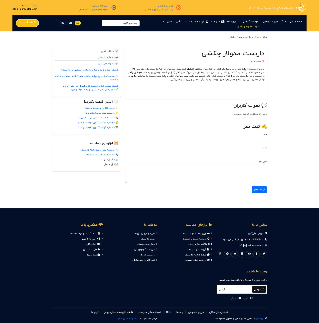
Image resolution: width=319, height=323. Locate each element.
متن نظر (263, 161)
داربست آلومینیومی (144, 249)
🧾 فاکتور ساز (111, 159)
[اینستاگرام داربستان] (242, 254)
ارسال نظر (259, 189)
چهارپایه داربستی (146, 244)
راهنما (179, 312)
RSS (168, 312)
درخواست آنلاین (252, 21)
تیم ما (95, 312)
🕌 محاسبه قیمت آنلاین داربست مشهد (98, 122)
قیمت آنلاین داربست (196, 254)
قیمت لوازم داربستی (108, 57)
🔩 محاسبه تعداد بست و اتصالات (101, 154)
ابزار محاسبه (198, 21)
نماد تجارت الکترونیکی (241, 298)
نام (265, 134)
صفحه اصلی (295, 21)
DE (62, 23)
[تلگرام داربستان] (227, 254)
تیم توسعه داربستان (128, 318)
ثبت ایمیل (259, 289)
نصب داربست (148, 239)
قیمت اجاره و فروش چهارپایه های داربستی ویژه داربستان (89, 70)
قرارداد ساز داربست (197, 249)
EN (70, 23)
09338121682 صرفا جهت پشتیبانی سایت (242, 239)
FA (77, 23)
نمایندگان (181, 21)
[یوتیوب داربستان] (249, 254)
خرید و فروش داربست (144, 233)
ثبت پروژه (92, 254)
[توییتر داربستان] (264, 254)
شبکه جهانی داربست (149, 312)
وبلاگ (283, 21)
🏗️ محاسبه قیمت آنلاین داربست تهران (98, 117)
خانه (265, 37)
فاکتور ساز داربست (198, 244)
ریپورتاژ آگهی (89, 239)
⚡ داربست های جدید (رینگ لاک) (101, 113)
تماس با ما (167, 21)
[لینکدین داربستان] (234, 254)
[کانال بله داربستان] (220, 254)
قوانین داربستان (218, 312)
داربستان (260, 318)
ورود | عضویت (26, 21)
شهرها (217, 21)
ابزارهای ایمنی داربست (196, 260)
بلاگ (257, 37)
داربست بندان (270, 21)
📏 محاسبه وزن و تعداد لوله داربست (99, 150)
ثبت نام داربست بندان (143, 260)
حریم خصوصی (196, 312)
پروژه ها (231, 21)
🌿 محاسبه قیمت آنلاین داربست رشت (98, 127)
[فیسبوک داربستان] (256, 254)
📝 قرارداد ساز (111, 164)
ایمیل (264, 147)
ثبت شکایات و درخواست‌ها (84, 233)
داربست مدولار (147, 254)
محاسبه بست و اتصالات (194, 239)
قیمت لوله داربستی (108, 63)
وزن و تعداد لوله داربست (194, 233)
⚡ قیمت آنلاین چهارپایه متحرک (101, 108)
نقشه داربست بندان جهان (118, 312)
